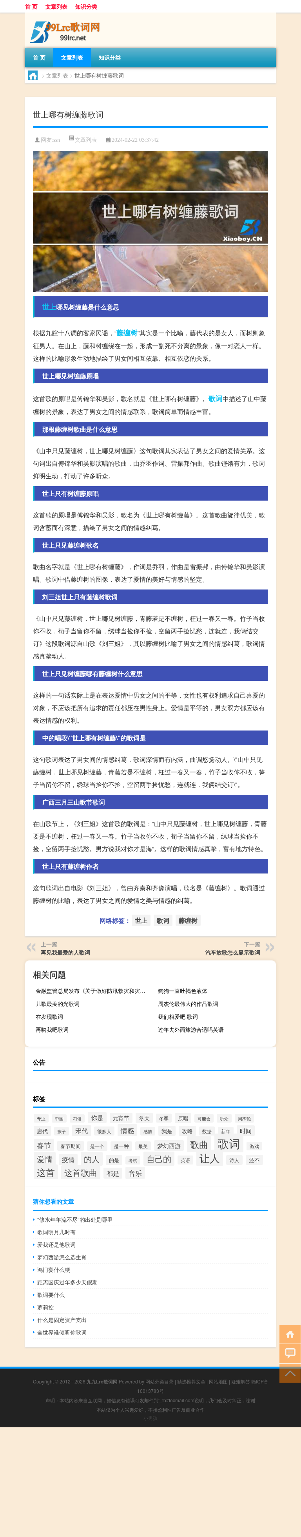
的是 (114, 1160)
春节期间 (70, 1146)
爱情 (45, 1159)
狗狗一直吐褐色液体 (182, 991)
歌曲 (199, 1144)
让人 (209, 1158)
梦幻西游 (169, 1145)
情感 (127, 1130)
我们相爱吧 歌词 (178, 1016)
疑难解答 (240, 1381)
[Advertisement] (150, 1482)
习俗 (77, 1118)
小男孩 (150, 1417)
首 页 (31, 6)
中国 (59, 1118)
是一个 (97, 1146)
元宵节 (121, 1118)
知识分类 (86, 6)
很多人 (104, 1131)
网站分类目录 (159, 1381)
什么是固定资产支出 (62, 1320)
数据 (207, 1131)
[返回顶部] (288, 1372)
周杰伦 (244, 1118)
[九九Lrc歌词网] (66, 15)
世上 (49, 307)
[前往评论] (288, 1353)
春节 (44, 1145)
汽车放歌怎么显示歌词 (232, 952)
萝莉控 (45, 1307)
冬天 (144, 1118)
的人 (92, 1159)
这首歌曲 (80, 1172)
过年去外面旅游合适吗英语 (191, 1029)
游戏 (254, 1146)
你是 (97, 1117)
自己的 (159, 1159)
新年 (225, 1131)
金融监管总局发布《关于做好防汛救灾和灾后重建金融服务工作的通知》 (94, 991)
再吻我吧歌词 (52, 1029)
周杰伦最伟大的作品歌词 (188, 1003)
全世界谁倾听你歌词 (62, 1332)
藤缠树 (127, 332)
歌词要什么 (51, 1294)
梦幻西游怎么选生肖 (62, 1257)
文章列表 (56, 6)
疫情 (68, 1159)
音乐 (135, 1173)
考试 (133, 1160)
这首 (46, 1172)
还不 (254, 1160)
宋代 (81, 1130)
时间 (246, 1131)
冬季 (164, 1118)
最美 (143, 1146)
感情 (147, 1131)
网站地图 (218, 1381)
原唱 (183, 1118)
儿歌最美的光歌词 (58, 1003)
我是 (166, 1131)
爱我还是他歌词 (56, 1244)
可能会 (204, 1118)
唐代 (42, 1131)
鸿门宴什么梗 (53, 1269)
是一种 (121, 1146)
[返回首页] (288, 1333)
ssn (56, 140)
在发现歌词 (49, 1016)
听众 (224, 1118)
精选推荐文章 (191, 1381)
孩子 (61, 1131)
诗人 (234, 1160)
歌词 (216, 398)
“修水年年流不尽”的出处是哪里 (74, 1219)
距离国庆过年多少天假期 (67, 1282)
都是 (113, 1173)
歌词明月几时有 (56, 1232)
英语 (185, 1160)
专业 (41, 1118)
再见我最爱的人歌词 (65, 952)
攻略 (187, 1131)
